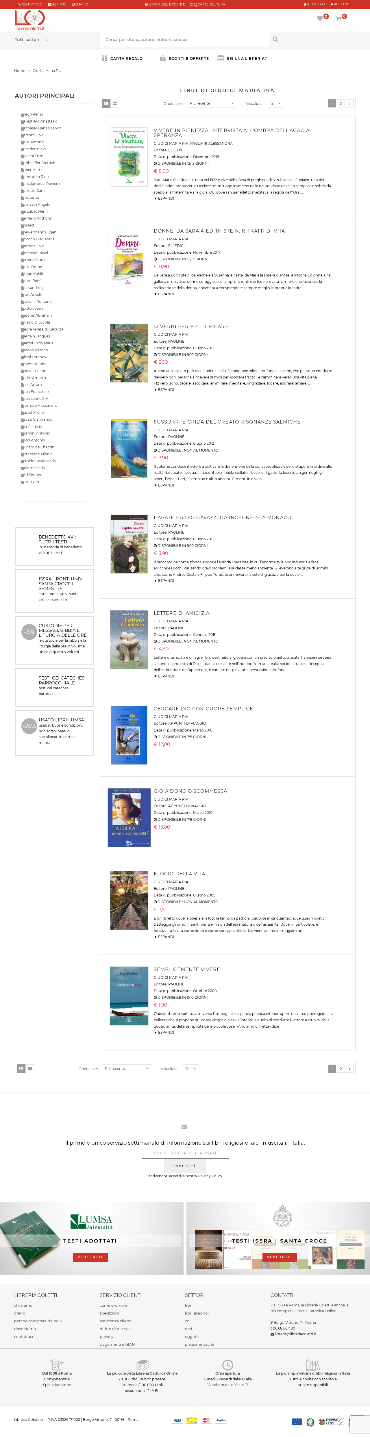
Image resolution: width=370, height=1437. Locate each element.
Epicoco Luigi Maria (38, 239)
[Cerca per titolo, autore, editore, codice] (313, 39)
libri (189, 1305)
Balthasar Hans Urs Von (41, 128)
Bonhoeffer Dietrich (38, 163)
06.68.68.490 (284, 1328)
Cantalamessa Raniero (40, 183)
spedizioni (109, 1313)
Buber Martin (32, 170)
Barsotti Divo (32, 135)
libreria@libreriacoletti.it (295, 1334)
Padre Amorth (33, 378)
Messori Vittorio (34, 350)
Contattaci (32, 4)
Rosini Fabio (31, 426)
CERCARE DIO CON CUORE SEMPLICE (204, 709)
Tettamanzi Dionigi (37, 454)
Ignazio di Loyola (35, 322)
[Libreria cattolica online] (30, 20)
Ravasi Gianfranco (36, 419)
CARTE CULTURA (211, 4)
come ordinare (113, 1305)
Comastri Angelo (35, 204)
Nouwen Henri (33, 371)
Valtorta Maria (33, 468)
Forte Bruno (31, 267)
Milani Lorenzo (33, 357)
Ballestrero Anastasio (39, 121)
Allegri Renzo (32, 114)
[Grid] (114, 103)
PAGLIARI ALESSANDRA (211, 143)
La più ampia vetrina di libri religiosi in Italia (313, 1373)
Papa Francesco (35, 391)
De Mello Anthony (36, 218)
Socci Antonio (33, 440)
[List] (106, 103)
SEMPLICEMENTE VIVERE (187, 969)
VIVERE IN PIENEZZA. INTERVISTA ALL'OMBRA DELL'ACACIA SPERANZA (232, 133)
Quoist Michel (33, 412)
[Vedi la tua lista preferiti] (321, 19)
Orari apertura (227, 1373)
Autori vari (30, 482)
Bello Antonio (33, 142)
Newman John (34, 364)
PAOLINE (176, 341)
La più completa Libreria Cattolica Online (142, 1373)
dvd (188, 1328)
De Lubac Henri (34, 211)
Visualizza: (254, 103)
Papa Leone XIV (34, 398)
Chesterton (30, 197)
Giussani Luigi (33, 287)
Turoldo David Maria (38, 461)
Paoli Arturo (31, 385)
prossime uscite (199, 1344)
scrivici (59, 4)
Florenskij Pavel (34, 253)
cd (187, 1321)
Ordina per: (173, 103)
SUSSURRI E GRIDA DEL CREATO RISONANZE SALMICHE (227, 422)
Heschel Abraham (36, 315)
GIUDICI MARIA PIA (171, 143)
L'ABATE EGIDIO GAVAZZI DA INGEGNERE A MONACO (222, 517)
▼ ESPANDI (164, 198)
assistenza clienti (116, 1321)
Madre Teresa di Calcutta (42, 329)
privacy (106, 1336)
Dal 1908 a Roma (57, 1373)
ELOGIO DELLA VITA (179, 874)
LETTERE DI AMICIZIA (182, 613)
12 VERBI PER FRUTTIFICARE (191, 326)
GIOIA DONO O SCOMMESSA (190, 791)
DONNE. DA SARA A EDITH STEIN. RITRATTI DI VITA (219, 231)
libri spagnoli (197, 1313)
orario (81, 4)
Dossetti (28, 225)
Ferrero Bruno (33, 260)
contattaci (23, 1336)
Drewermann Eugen (38, 232)
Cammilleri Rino (35, 176)
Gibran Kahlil (32, 274)
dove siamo (25, 1328)
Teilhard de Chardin (37, 447)
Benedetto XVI (33, 149)
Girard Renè (31, 281)
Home (19, 70)
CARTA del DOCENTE (166, 4)
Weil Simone (31, 475)
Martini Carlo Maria (37, 343)
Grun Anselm (32, 294)
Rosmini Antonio (35, 433)
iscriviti (185, 1166)
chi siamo (23, 1305)
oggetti (192, 1336)
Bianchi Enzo (32, 156)
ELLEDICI (176, 150)
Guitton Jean (32, 308)
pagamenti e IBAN (117, 1344)
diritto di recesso (115, 1328)
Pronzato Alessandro (39, 405)
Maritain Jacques (35, 336)
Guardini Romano (36, 301)
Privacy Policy (210, 1176)
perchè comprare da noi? (38, 1321)
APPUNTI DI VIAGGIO (187, 723)
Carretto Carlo (33, 190)
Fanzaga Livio (33, 246)
